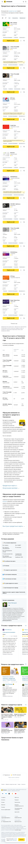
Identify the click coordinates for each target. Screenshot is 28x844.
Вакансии (3, 804)
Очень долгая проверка (9, 632)
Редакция (17, 799)
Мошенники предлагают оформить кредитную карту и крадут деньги (20, 730)
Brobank (5, 501)
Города (19, 784)
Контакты (3, 799)
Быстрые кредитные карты (13, 526)
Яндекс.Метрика (13, 840)
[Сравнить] (24, 40)
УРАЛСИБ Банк (8, 629)
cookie (14, 838)
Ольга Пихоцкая (12, 603)
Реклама (3, 807)
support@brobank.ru (5, 817)
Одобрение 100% (19, 557)
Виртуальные (22, 18)
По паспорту (18, 547)
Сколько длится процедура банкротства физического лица (6, 730)
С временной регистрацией (18, 554)
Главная (2, 784)
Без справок (5, 545)
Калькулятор (15, 18)
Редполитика (17, 802)
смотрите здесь (18, 829)
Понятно (21, 839)
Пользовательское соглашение (18, 809)
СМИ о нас (17, 797)
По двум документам (7, 554)
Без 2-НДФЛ (18, 545)
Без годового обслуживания (6, 548)
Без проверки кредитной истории (7, 557)
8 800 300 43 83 (18, 817)
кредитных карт (13, 11)
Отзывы (2, 802)
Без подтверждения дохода (7, 551)
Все (9, 18)
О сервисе (3, 797)
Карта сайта (17, 811)
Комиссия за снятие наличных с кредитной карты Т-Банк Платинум (9, 678)
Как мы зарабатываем (5, 809)
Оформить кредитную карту (11, 784)
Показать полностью (8, 654)
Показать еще (14, 323)
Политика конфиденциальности (19, 805)
